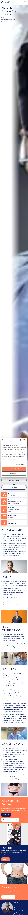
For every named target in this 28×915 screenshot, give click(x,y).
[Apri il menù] (25, 2)
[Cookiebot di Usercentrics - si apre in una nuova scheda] (20, 440)
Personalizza (13, 473)
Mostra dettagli (20, 464)
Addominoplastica (9, 709)
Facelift (18, 709)
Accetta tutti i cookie (14, 468)
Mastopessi (21, 707)
